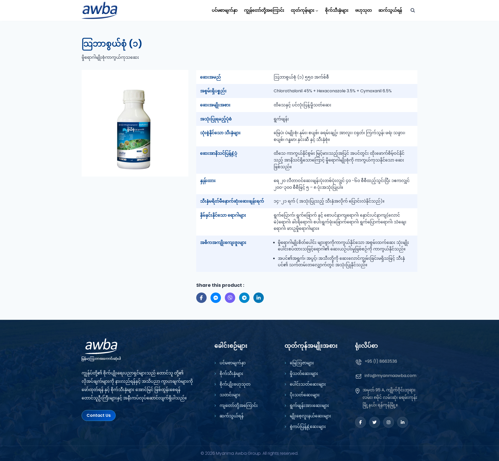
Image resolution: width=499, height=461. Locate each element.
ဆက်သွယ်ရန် (390, 10)
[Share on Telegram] (244, 298)
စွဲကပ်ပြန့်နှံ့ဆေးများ (308, 427)
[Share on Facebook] (201, 298)
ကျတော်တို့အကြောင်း (239, 405)
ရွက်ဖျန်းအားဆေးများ (309, 405)
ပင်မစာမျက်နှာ (225, 10)
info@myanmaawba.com (390, 376)
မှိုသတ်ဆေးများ (304, 373)
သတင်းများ (230, 395)
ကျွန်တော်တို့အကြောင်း (264, 10)
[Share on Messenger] (216, 298)
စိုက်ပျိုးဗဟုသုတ (235, 384)
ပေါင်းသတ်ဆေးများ (308, 384)
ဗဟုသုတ (363, 10)
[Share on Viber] (230, 298)
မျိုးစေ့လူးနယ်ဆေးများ (310, 416)
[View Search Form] (412, 10)
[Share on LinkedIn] (258, 298)
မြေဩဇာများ (302, 363)
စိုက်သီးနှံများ (337, 10)
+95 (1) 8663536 (381, 361)
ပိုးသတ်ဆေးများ (305, 395)
